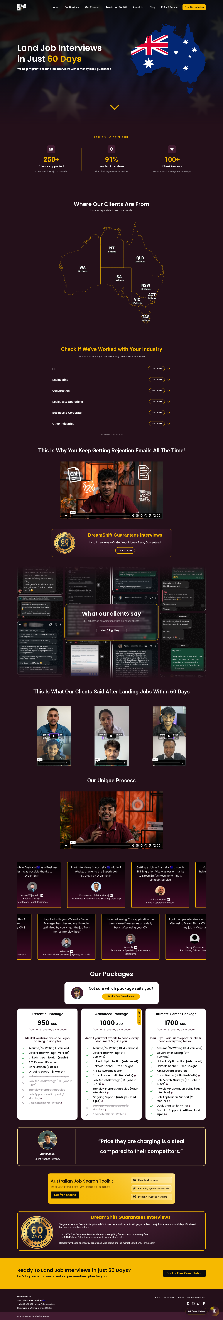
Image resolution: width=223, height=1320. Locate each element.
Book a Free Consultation (121, 996)
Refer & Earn (168, 7)
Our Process (92, 7)
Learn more (125, 550)
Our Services (71, 7)
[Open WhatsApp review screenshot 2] (40, 606)
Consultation (113, 1075)
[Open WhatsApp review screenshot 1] (40, 571)
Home (54, 7)
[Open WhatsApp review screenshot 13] (183, 575)
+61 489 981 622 (25, 1304)
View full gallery (111, 630)
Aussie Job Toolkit (116, 7)
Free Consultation (194, 7)
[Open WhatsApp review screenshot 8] (135, 565)
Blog (152, 7)
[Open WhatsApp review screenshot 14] (183, 643)
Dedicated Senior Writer (44, 1103)
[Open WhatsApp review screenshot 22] (88, 602)
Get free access (65, 1195)
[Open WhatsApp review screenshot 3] (40, 646)
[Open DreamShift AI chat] (214, 1311)
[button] (80, 264)
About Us (138, 7)
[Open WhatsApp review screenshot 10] (135, 666)
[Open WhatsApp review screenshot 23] (88, 680)
